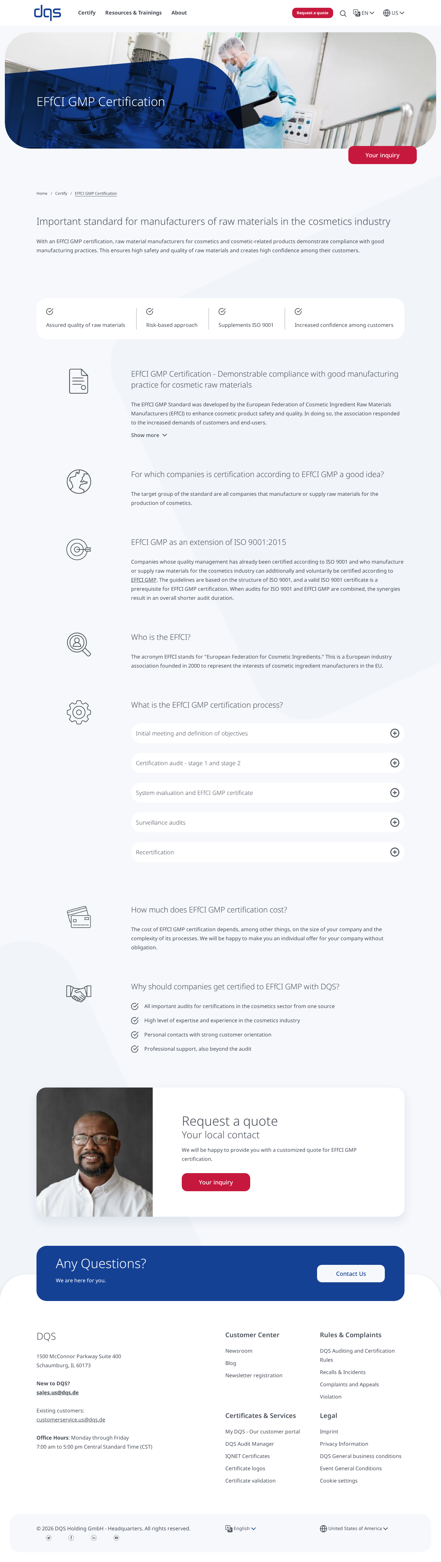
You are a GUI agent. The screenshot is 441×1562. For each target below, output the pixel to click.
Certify (61, 193)
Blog (230, 1363)
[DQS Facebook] (71, 1538)
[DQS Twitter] (49, 1538)
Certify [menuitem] (87, 12)
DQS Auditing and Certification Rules (357, 1355)
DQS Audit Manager (249, 1443)
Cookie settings (339, 1481)
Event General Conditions (351, 1468)
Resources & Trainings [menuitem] (133, 12)
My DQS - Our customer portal (262, 1431)
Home (41, 193)
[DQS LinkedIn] (94, 1538)
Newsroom (238, 1350)
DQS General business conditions (361, 1456)
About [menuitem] (179, 12)
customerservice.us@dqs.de (70, 1419)
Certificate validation (250, 1480)
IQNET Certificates (247, 1456)
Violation (331, 1396)
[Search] (343, 12)
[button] (365, 13)
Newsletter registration (253, 1375)
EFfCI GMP (144, 579)
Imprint (329, 1431)
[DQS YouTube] (116, 1538)
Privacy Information (344, 1443)
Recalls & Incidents (343, 1372)
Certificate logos (245, 1468)
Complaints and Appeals (349, 1384)
